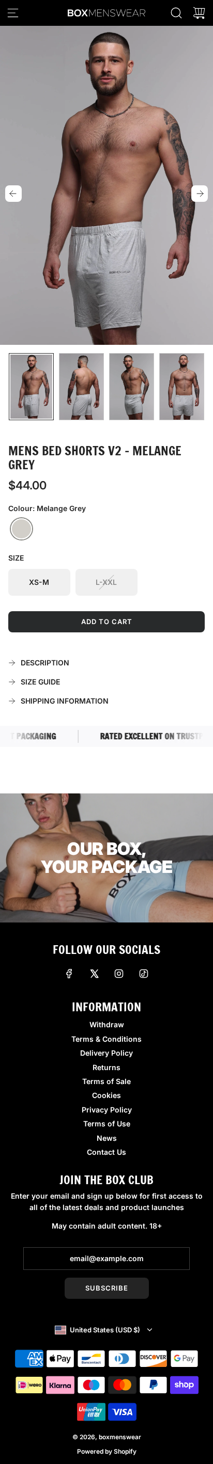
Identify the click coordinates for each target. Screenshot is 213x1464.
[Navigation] (13, 13)
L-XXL (106, 582)
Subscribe (106, 1288)
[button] (13, 193)
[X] (94, 973)
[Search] (176, 13)
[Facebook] (69, 973)
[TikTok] (143, 973)
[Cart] (199, 13)
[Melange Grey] (21, 529)
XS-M (39, 582)
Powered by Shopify (106, 1451)
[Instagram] (119, 973)
